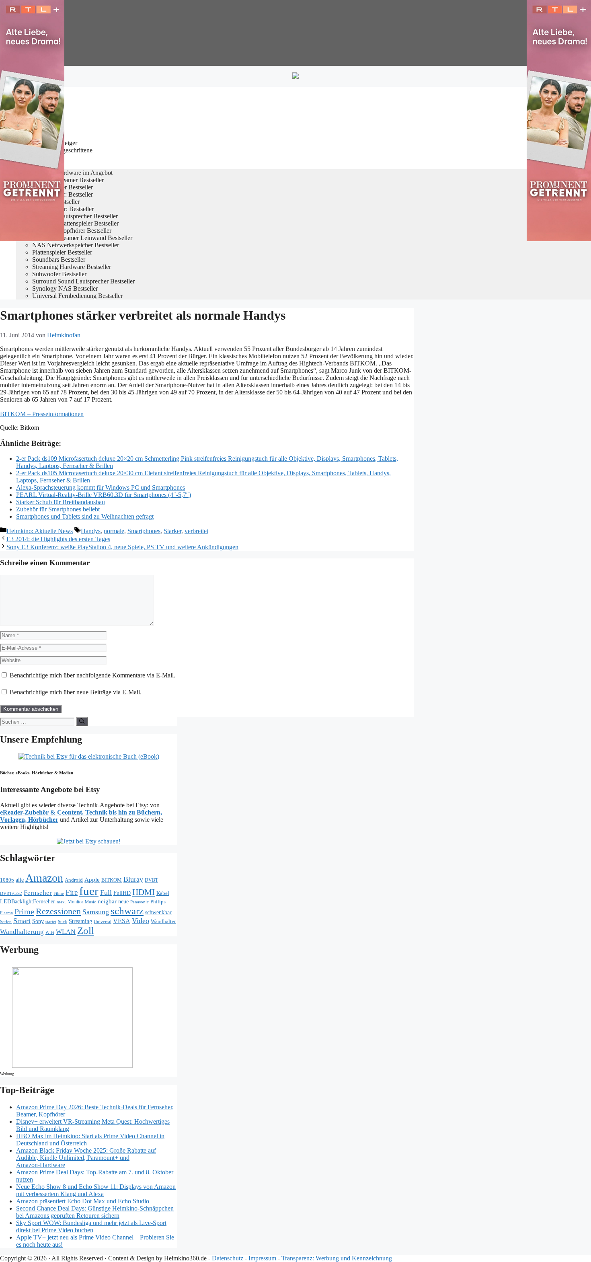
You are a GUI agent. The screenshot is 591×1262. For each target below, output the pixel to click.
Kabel (162, 893)
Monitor (75, 902)
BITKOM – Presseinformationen (42, 413)
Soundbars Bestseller (58, 259)
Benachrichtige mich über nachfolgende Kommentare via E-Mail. (92, 675)
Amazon (44, 878)
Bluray (133, 879)
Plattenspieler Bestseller (62, 252)
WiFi (49, 932)
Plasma (6, 912)
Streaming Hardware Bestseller (71, 266)
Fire (72, 892)
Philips (158, 902)
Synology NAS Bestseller (65, 288)
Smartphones (143, 530)
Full (106, 893)
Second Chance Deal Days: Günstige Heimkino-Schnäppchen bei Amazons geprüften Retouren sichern (95, 1212)
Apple (92, 879)
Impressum (262, 1258)
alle (20, 880)
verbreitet (196, 530)
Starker (172, 530)
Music (90, 901)
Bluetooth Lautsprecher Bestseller (75, 216)
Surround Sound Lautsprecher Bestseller (83, 281)
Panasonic (139, 901)
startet (50, 921)
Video (140, 921)
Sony (38, 921)
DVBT (151, 880)
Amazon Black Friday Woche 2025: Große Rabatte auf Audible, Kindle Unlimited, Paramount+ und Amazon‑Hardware (86, 1157)
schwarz (127, 910)
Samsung (95, 912)
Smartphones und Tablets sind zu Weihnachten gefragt (85, 516)
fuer (88, 890)
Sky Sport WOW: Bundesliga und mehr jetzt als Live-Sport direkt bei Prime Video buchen (91, 1226)
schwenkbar (158, 912)
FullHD (122, 893)
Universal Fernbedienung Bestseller (77, 295)
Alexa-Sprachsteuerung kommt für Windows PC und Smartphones (100, 487)
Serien (6, 921)
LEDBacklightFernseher (27, 901)
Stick (62, 921)
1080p (7, 880)
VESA (121, 920)
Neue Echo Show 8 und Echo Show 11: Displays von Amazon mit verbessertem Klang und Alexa (96, 1190)
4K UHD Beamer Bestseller (68, 179)
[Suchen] (82, 721)
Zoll (85, 930)
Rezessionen (58, 911)
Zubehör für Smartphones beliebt (58, 509)
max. (61, 901)
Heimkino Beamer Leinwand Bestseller (82, 237)
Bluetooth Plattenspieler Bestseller (75, 223)
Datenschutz (227, 1258)
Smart (22, 921)
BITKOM (111, 880)
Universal (102, 921)
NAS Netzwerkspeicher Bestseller (75, 245)
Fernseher (38, 893)
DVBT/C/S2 (11, 893)
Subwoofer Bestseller (59, 274)
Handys (91, 530)
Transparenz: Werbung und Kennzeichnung (336, 1258)
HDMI (143, 892)
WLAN (66, 931)
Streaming (80, 921)
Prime (24, 911)
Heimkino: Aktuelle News (39, 530)
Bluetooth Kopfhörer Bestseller (71, 230)
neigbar (107, 901)
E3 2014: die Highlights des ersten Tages (58, 539)
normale (114, 530)
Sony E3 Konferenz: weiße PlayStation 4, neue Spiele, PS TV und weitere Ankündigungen (122, 547)
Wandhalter (163, 921)
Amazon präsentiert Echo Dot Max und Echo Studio (82, 1201)
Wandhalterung (22, 932)
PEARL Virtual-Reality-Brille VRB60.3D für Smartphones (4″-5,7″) (103, 494)
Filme (58, 893)
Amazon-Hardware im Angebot (72, 172)
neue (123, 901)
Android (74, 880)
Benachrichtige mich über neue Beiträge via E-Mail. (76, 692)
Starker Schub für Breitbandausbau (60, 502)
